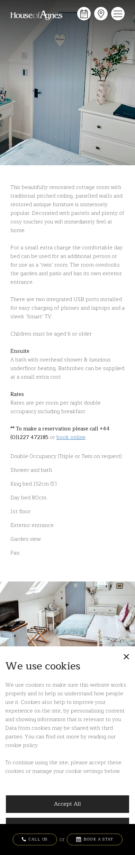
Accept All (67, 803)
